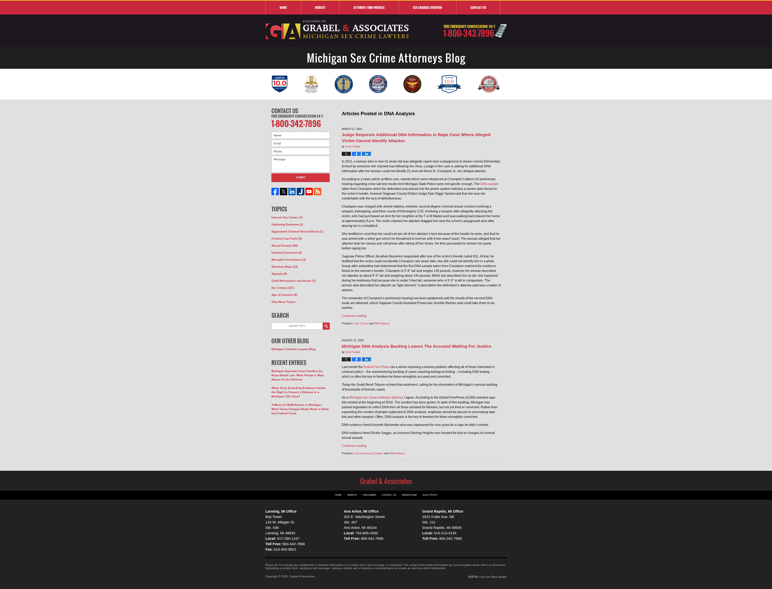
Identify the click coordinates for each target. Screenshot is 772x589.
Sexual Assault (284, 245)
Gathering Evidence (287, 224)
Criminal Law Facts (286, 238)
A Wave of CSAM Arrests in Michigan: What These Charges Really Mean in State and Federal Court (300, 409)
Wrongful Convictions (288, 259)
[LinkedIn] (292, 191)
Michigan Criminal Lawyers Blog (293, 349)
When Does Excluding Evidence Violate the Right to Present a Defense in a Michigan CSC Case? (298, 392)
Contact (478, 7)
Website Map (409, 495)
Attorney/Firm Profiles (369, 7)
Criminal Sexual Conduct (368, 453)
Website (320, 7)
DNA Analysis (382, 323)
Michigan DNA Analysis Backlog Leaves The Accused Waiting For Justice (416, 346)
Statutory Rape (284, 266)
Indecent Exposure (286, 252)
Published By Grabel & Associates (475, 30)
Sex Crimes (361, 323)
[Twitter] (283, 191)
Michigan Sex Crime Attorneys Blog (337, 30)
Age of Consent (284, 294)
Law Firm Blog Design (487, 576)
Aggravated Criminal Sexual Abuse (297, 231)
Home (283, 7)
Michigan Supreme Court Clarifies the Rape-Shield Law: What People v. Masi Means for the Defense (297, 375)
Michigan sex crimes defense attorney (375, 397)
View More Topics (283, 301)
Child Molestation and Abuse (293, 280)
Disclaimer (369, 495)
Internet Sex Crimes (287, 217)
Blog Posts (430, 495)
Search (326, 326)
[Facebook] (275, 191)
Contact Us (284, 111)
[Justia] (300, 191)
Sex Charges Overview (427, 7)
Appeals (279, 273)
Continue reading (354, 316)
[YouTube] (309, 191)
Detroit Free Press (376, 367)
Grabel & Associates (302, 576)
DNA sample (489, 184)
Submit (301, 177)
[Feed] (317, 191)
